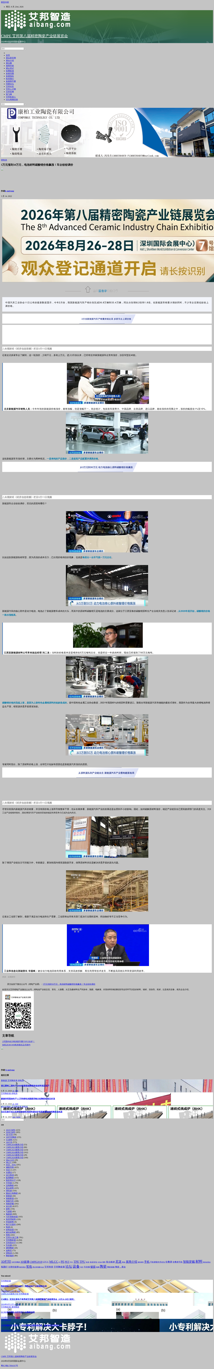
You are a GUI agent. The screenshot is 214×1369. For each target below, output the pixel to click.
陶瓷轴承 (10, 1256)
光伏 (8, 1170)
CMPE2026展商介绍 (14, 1158)
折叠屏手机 (178, 1262)
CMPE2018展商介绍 (14, 1145)
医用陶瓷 (10, 1178)
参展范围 (10, 73)
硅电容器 (10, 1230)
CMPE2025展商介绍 (14, 1155)
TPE (76, 1261)
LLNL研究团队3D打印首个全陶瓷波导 (18, 1312)
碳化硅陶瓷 (6, 1107)
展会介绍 (10, 60)
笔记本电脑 (37, 1267)
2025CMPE (10, 1130)
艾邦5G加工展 (12, 1237)
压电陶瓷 (10, 1185)
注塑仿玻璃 (13, 1267)
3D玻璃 (24, 1261)
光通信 (9, 1172)
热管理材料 (11, 1219)
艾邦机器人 (11, 97)
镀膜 (93, 1266)
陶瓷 (103, 1266)
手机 (147, 1261)
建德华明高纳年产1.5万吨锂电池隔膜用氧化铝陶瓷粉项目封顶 (28, 1099)
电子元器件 (11, 1224)
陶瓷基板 (111, 1267)
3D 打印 (9, 1135)
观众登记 (10, 68)
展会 (123, 1262)
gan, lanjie (16, 1117)
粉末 (42, 1267)
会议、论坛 (11, 1165)
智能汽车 (10, 1201)
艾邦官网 (10, 92)
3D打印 (6, 1261)
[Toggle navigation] (2, 46)
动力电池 (10, 1175)
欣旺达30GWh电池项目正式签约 (16, 1045)
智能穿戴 (10, 1204)
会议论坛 (93, 1262)
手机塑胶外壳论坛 (157, 1262)
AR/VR (9, 1142)
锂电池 (4, 160)
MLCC (9, 1162)
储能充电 (10, 1167)
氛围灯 (4, 1267)
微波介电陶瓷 (12, 1193)
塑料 (104, 1262)
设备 (76, 1266)
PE (62, 1261)
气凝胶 (9, 1211)
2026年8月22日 (7, 1291)
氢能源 (9, 1214)
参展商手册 (11, 81)
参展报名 (10, 76)
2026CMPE (10, 1132)
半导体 (9, 1183)
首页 (8, 55)
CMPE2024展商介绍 (14, 1152)
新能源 (4, 1080)
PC (59, 1262)
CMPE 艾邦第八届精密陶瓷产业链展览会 (34, 36)
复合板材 (110, 1262)
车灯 (81, 1267)
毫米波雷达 (207, 1262)
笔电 (8, 1235)
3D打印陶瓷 (11, 1137)
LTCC (46, 1262)
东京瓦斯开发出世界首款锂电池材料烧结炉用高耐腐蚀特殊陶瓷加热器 (31, 1112)
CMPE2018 (36, 1261)
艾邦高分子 (11, 1243)
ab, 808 (15, 1091)
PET (67, 1261)
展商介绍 (131, 1261)
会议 (87, 1262)
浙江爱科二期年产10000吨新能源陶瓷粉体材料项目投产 (25, 1086)
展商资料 (141, 1262)
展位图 (9, 63)
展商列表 (10, 66)
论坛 (68, 1266)
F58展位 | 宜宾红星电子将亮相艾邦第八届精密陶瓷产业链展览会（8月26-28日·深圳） (38, 1299)
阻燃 (97, 1267)
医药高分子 (11, 1180)
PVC (71, 1262)
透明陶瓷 (10, 1248)
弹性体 (9, 1191)
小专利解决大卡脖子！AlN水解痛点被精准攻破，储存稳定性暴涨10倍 (31, 1325)
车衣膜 (9, 1245)
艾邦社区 (10, 86)
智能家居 (10, 1198)
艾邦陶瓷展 (12, 1080)
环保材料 (10, 1222)
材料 (8, 1209)
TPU (82, 1261)
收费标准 (10, 71)
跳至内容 (5, 2)
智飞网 (9, 94)
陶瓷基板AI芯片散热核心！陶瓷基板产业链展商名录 (24, 1286)
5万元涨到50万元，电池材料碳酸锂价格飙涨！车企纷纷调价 (69, 984)
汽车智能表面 (12, 1217)
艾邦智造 (48, 1267)
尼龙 (118, 1261)
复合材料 (10, 1188)
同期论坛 (10, 84)
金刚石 (9, 1250)
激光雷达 (22, 1267)
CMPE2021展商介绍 (14, 1147)
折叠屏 (168, 1262)
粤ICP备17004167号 (9, 1366)
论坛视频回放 (12, 99)
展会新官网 (11, 58)
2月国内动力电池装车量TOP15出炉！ (18, 1041)
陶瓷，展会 (120, 1267)
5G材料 (9, 1140)
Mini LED (10, 1160)
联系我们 (10, 79)
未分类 (9, 1206)
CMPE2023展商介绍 (14, 1150)
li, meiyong (9, 191)
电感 (8, 1227)
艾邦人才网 (11, 89)
